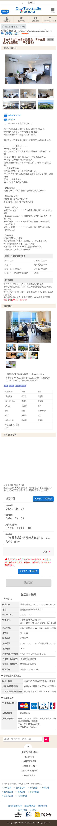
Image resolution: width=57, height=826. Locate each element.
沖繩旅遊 (33, 788)
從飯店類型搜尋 (29, 761)
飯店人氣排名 (29, 775)
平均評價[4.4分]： (11, 33)
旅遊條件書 (42, 806)
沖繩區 (4, 11)
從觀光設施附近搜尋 (30, 752)
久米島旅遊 (22, 796)
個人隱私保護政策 (15, 806)
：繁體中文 (28, 3)
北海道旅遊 (8, 792)
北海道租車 (20, 788)
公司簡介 (33, 810)
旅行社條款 (22, 810)
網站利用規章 (30, 806)
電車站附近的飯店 (30, 771)
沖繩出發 (45, 788)
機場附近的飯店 (29, 766)
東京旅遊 (21, 792)
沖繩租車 (7, 788)
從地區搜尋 (29, 757)
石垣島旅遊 (34, 792)
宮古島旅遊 (8, 796)
